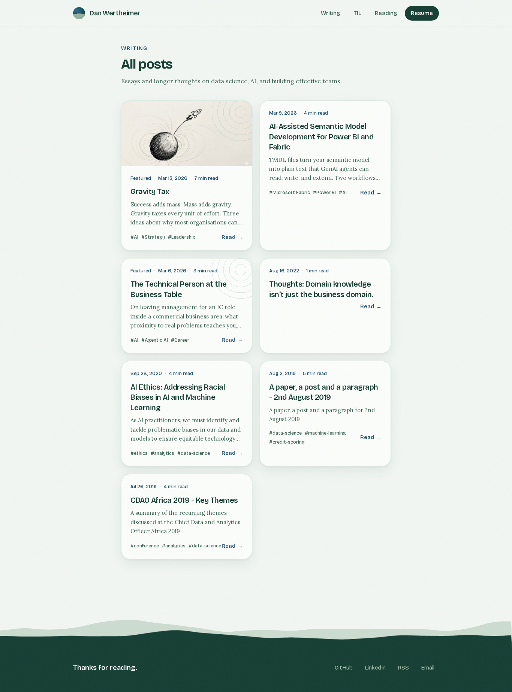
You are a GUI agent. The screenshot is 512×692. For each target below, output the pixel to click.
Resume (422, 13)
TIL (357, 13)
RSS (403, 667)
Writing (330, 13)
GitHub (344, 667)
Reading (386, 13)
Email (427, 667)
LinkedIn (375, 667)
